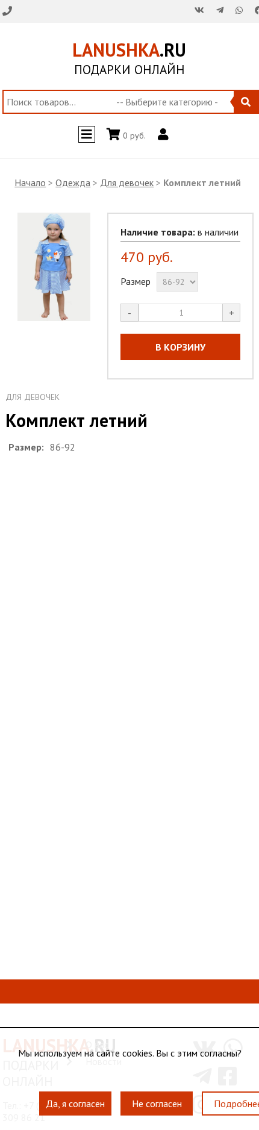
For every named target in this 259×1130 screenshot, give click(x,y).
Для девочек (127, 182)
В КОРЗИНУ (180, 347)
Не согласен (157, 1098)
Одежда (72, 182)
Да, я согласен (75, 1098)
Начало (30, 182)
